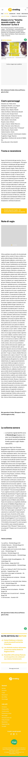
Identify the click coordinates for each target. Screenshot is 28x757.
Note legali (4, 715)
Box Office (4, 697)
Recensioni (12, 13)
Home (2, 16)
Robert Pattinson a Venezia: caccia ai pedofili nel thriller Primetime (13, 642)
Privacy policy (5, 709)
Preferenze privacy (6, 713)
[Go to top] (25, 752)
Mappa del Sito (5, 724)
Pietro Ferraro (6, 40)
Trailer (18, 13)
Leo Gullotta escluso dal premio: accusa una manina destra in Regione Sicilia (15, 649)
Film (2, 13)
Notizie (6, 13)
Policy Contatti (5, 720)
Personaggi (24, 13)
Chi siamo (4, 707)
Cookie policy (5, 711)
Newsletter (5, 722)
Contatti (4, 726)
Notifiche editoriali (6, 717)
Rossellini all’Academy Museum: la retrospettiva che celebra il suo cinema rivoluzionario (15, 657)
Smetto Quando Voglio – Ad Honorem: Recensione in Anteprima (14, 211)
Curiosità (4, 690)
